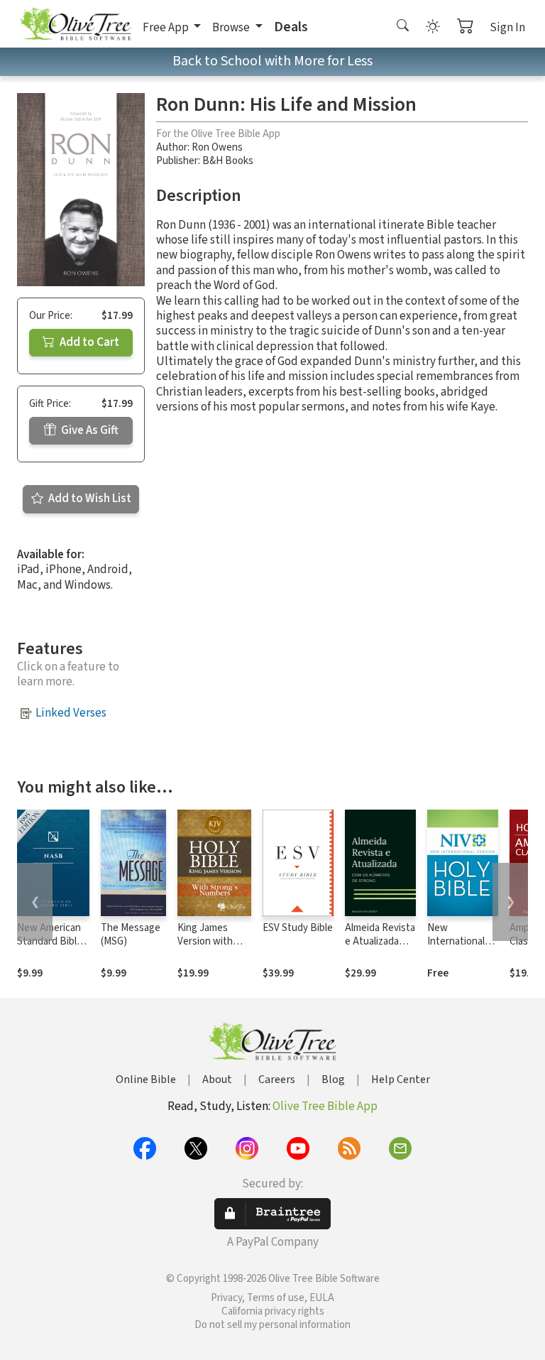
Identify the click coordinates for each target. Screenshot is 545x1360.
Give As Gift (89, 430)
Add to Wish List (88, 498)
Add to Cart (88, 342)
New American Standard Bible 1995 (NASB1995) (49, 948)
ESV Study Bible (298, 927)
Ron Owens (217, 147)
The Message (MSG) (130, 934)
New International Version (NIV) (456, 941)
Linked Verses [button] (70, 713)
